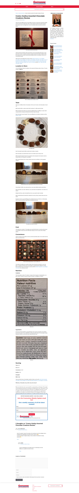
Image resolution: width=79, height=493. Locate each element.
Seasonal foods (21, 13)
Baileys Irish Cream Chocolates (29, 62)
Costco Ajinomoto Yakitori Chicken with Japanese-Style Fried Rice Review (58, 67)
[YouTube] (20, 3)
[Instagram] (17, 3)
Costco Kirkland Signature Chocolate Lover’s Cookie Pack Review (58, 71)
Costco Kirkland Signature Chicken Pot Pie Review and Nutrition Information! (58, 50)
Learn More (52, 38)
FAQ (33, 489)
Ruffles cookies (18, 115)
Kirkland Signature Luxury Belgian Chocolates (39, 380)
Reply (18, 439)
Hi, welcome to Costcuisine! (36, 486)
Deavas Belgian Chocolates (25, 59)
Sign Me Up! (31, 414)
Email (17, 410)
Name (17, 406)
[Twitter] (18, 3)
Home (27, 6)
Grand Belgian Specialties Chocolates (37, 59)
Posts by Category (39, 6)
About (52, 6)
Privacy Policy (34, 490)
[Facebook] (15, 3)
